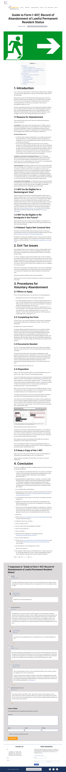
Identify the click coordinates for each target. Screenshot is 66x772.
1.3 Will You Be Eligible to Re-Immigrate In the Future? (34, 70)
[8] (24, 264)
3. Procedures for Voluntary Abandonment (30, 74)
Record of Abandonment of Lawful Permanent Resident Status (35, 517)
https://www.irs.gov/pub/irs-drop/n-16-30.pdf (26, 535)
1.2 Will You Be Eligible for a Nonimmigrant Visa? (33, 68)
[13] (41, 380)
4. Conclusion (24, 83)
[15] (37, 385)
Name (9, 728)
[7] (29, 168)
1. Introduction (24, 65)
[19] (29, 443)
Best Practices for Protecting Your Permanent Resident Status (29, 234)
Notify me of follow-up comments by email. (18, 734)
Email (26, 728)
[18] (16, 434)
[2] (23, 121)
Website (43, 728)
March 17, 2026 (14, 689)
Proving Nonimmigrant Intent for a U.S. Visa (28, 208)
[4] (29, 141)
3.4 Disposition (26, 80)
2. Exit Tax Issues (24, 73)
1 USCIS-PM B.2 (31, 680)
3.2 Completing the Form (28, 77)
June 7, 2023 (15, 632)
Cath (12, 646)
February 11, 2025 (14, 648)
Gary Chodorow (16, 593)
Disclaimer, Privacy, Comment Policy (34, 769)
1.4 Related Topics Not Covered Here (30, 71)
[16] (42, 391)
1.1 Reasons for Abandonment (29, 67)
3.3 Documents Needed (28, 79)
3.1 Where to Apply (26, 76)
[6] (41, 160)
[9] (44, 310)
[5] (51, 151)
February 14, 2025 (16, 666)
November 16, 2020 (16, 595)
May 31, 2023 (13, 609)
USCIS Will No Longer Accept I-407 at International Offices (36, 541)
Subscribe (36, 764)
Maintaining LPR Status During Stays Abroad (37, 26)
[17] (17, 403)
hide (35, 63)
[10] (35, 313)
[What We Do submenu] (29, 7)
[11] (18, 340)
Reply (12, 590)
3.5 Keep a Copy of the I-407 (29, 82)
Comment (10, 714)
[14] (40, 381)
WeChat (8, 760)
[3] (40, 124)
